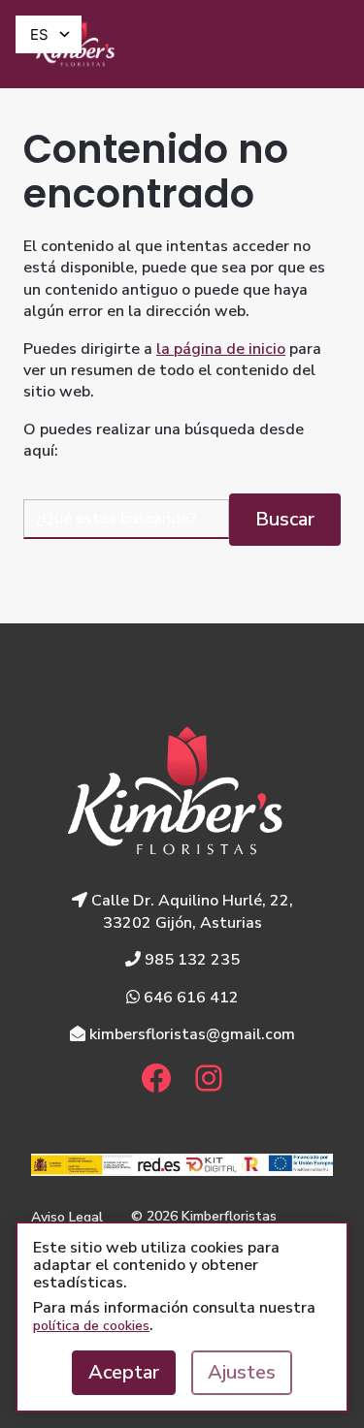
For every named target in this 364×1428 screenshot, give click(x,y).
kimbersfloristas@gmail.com (190, 1034)
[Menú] (317, 44)
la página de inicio (220, 349)
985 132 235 (190, 959)
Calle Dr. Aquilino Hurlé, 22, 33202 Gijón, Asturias (190, 911)
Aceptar (123, 1372)
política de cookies (91, 1326)
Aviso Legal (67, 1217)
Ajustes (242, 1372)
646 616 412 (189, 997)
